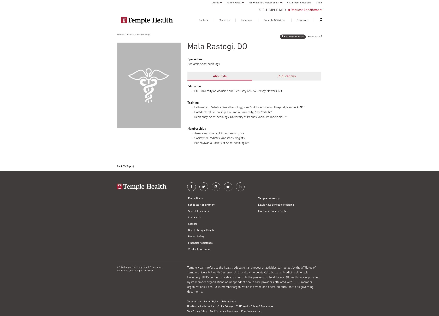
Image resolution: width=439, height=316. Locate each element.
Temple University (269, 198)
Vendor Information (199, 249)
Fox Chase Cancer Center (273, 211)
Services (224, 20)
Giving (319, 3)
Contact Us (194, 217)
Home (120, 34)
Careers (193, 224)
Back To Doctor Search (294, 37)
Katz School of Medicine (299, 3)
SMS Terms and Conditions (224, 311)
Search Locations (198, 211)
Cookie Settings (225, 306)
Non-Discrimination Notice (200, 306)
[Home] (148, 187)
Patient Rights (211, 301)
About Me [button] (220, 76)
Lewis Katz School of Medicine (276, 205)
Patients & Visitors (275, 20)
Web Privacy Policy (197, 311)
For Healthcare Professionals (264, 3)
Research (302, 20)
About (215, 3)
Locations (246, 20)
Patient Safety (196, 236)
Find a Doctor (196, 198)
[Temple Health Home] (147, 20)
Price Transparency (251, 311)
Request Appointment (306, 10)
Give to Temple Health (201, 230)
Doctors (203, 20)
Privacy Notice (229, 301)
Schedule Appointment (201, 205)
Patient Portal (234, 3)
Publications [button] (287, 76)
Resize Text (313, 37)
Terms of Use (194, 301)
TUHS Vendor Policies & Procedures (254, 306)
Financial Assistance (200, 243)
